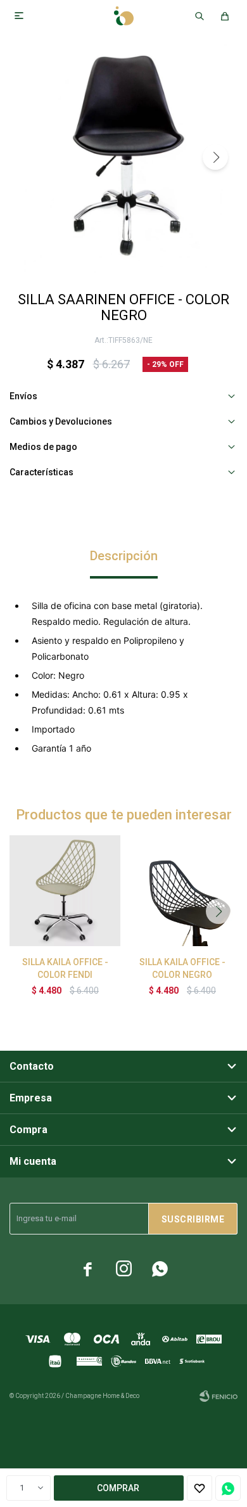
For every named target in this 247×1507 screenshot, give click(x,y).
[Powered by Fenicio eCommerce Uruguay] (219, 1396)
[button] (215, 157)
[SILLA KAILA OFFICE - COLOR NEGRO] (182, 890)
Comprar (118, 1488)
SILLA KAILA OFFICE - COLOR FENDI (65, 968)
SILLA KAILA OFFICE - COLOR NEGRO (182, 968)
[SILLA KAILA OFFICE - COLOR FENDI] (65, 890)
